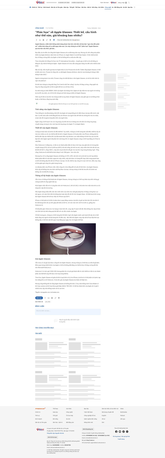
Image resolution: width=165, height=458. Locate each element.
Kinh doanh (46, 7)
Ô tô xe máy (69, 415)
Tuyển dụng (121, 439)
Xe (112, 7)
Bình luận (39, 298)
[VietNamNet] (30, 7)
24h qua (122, 419)
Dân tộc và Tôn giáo (57, 7)
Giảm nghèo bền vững (90, 419)
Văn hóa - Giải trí (86, 7)
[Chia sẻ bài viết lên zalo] (40, 40)
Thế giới (72, 7)
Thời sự (40, 7)
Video (121, 408)
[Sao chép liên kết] (47, 40)
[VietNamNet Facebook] (116, 432)
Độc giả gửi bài (126, 436)
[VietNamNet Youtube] (120, 432)
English (104, 415)
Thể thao (77, 7)
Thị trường (49, 28)
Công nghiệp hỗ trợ (89, 415)
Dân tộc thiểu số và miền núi (110, 408)
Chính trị (34, 7)
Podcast (122, 415)
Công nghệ (108, 7)
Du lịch (125, 7)
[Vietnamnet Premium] (40, 409)
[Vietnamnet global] (113, 3)
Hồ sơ (103, 419)
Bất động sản (118, 7)
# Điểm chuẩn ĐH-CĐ (78, 2)
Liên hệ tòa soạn (52, 437)
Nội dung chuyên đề (108, 412)
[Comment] (54, 40)
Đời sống (94, 7)
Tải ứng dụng (116, 436)
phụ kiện (47, 302)
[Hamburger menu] (134, 7)
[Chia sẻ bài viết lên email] (43, 40)
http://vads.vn (90, 440)
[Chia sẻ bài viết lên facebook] (36, 40)
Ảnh (103, 422)
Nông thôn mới (88, 422)
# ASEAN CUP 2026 (63, 2)
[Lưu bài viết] (50, 40)
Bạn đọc (130, 7)
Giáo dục (66, 7)
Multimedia (123, 412)
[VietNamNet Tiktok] (123, 432)
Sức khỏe (101, 7)
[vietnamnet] (40, 4)
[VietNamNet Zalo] (127, 432)
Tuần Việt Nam (104, 2)
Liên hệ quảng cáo (88, 429)
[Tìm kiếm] (129, 3)
